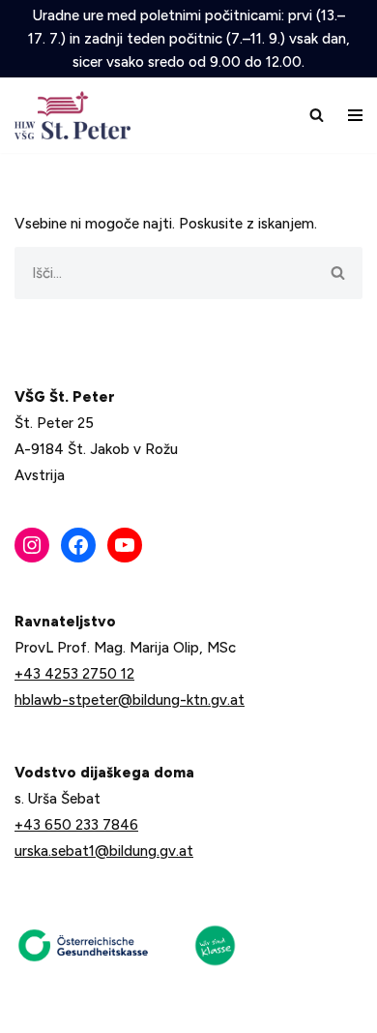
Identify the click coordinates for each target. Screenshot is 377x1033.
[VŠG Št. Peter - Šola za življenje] (77, 115)
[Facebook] (78, 545)
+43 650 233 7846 (76, 825)
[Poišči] (316, 114)
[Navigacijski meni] (355, 115)
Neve (31, 1011)
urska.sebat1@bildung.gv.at (103, 851)
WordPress (153, 1011)
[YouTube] (124, 545)
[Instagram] (31, 545)
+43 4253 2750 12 (74, 674)
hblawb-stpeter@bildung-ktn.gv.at (129, 700)
